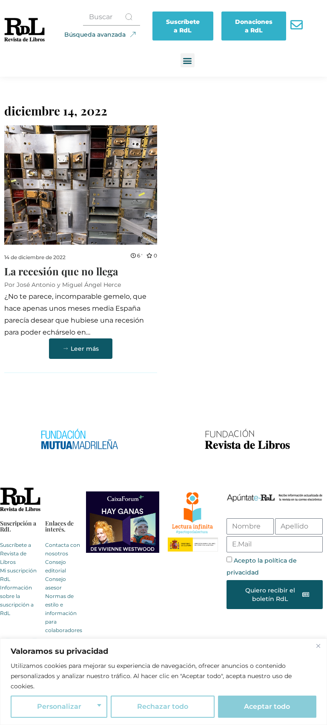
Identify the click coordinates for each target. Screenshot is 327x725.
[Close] (318, 646)
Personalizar (59, 706)
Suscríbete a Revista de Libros (15, 553)
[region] (163, 681)
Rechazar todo (162, 706)
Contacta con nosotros (62, 549)
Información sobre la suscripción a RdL (17, 600)
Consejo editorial (55, 566)
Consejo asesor (55, 583)
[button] (188, 60)
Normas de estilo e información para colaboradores (63, 613)
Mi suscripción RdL (18, 574)
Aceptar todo (267, 706)
